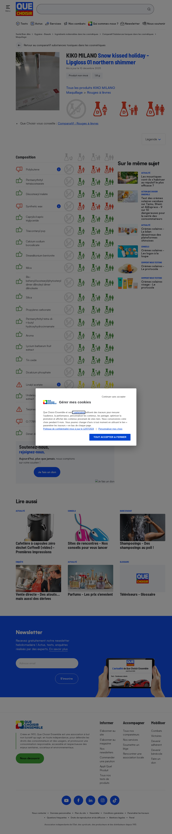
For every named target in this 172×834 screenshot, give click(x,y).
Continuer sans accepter (113, 396)
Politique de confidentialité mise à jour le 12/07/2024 (68, 429)
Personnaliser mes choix (110, 429)
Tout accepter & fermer (110, 437)
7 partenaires (78, 412)
